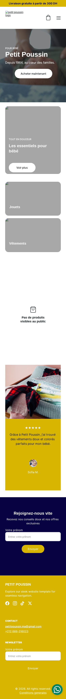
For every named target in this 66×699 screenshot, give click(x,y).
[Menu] (59, 17)
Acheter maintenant (33, 73)
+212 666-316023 (16, 631)
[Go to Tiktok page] (22, 603)
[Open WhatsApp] (57, 689)
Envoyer (33, 549)
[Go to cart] (48, 18)
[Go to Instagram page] (15, 603)
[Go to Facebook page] (7, 603)
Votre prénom (14, 530)
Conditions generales (33, 692)
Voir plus (22, 167)
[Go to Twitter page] (30, 603)
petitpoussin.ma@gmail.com (23, 626)
